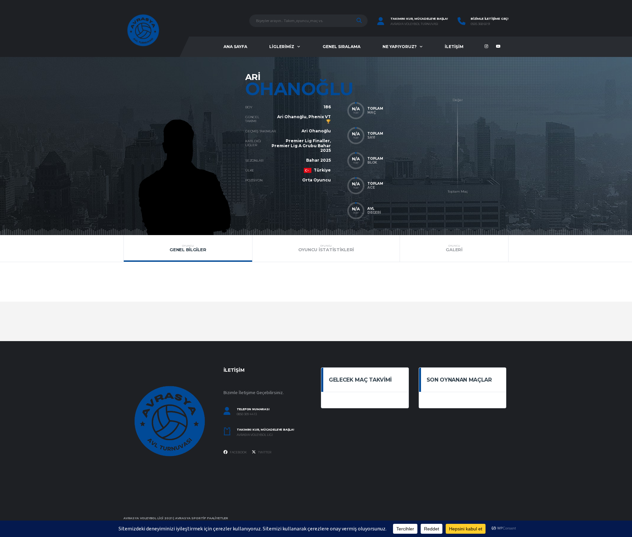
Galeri (454, 248)
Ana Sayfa (235, 46)
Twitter (264, 452)
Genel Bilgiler (188, 248)
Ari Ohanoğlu (291, 116)
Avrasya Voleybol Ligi (255, 435)
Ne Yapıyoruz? (399, 46)
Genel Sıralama (341, 46)
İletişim (454, 46)
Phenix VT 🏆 (319, 119)
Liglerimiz (281, 46)
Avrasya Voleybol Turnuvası (414, 24)
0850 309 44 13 (247, 414)
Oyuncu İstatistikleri (326, 248)
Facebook (238, 452)
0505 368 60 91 (480, 24)
